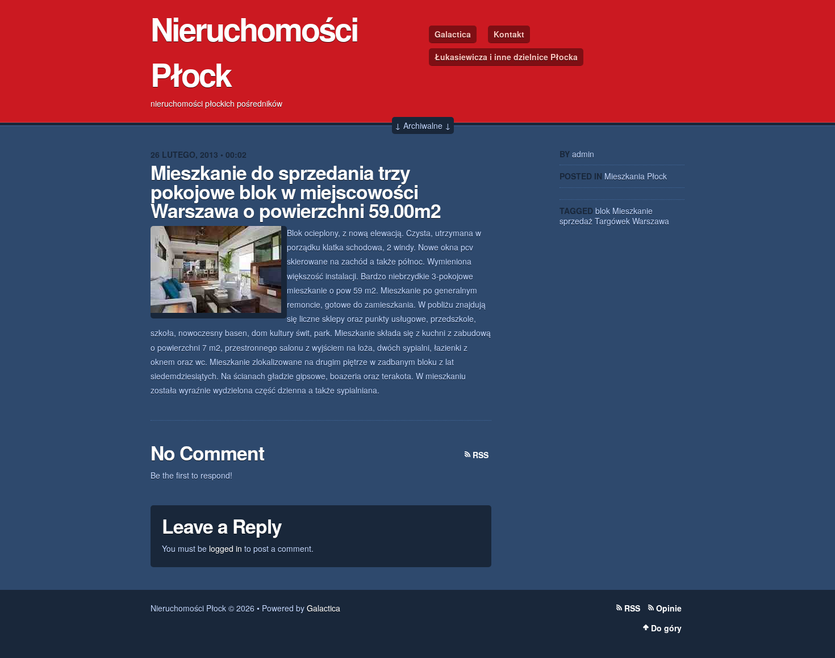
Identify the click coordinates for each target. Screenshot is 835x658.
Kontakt (509, 34)
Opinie (669, 608)
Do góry (666, 628)
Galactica (453, 34)
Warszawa (650, 221)
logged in (225, 548)
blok (602, 210)
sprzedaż (576, 221)
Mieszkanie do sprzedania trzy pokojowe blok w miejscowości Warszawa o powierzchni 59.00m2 (296, 191)
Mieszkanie (632, 210)
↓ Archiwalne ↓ (423, 125)
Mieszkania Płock (635, 176)
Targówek (612, 221)
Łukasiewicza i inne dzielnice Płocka (506, 56)
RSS (481, 454)
